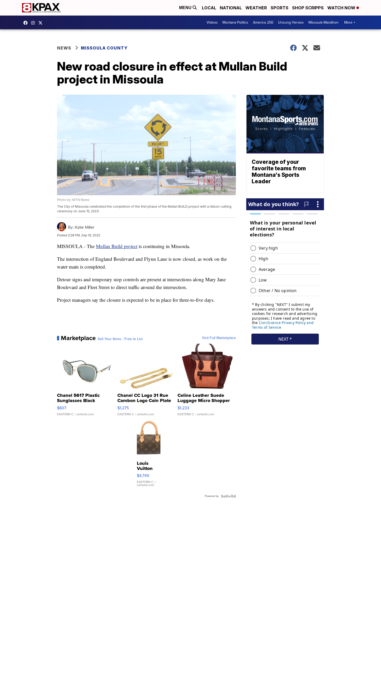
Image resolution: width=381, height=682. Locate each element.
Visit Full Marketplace (219, 338)
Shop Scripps (308, 7)
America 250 (263, 22)
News (64, 48)
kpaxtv (26, 23)
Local (209, 7)
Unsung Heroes (291, 22)
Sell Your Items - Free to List (120, 339)
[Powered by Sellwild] (228, 496)
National (231, 7)
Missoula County (104, 48)
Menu (186, 7)
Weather (256, 7)
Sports (279, 7)
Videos (212, 22)
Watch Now (341, 7)
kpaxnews (41, 23)
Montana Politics (235, 22)
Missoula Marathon (323, 22)
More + (349, 22)
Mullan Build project (116, 246)
